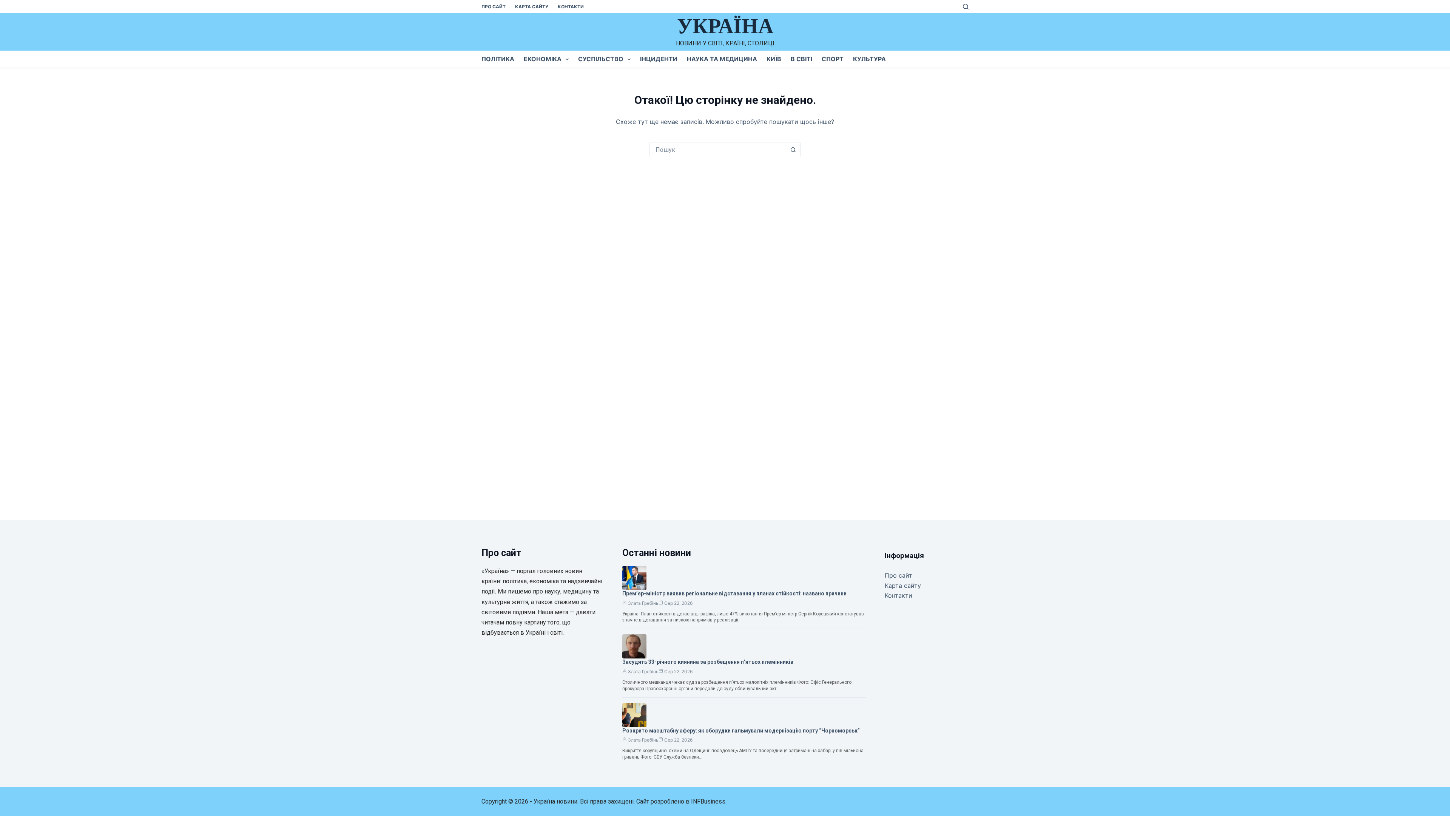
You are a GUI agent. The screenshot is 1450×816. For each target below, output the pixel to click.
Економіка (542, 59)
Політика (497, 59)
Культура (869, 59)
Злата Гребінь (643, 603)
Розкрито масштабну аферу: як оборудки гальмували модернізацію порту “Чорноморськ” (741, 731)
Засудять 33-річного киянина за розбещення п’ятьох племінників (707, 662)
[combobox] (718, 149)
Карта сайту (531, 6)
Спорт (833, 59)
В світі (801, 59)
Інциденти (658, 59)
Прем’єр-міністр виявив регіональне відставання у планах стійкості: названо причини (734, 593)
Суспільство (600, 59)
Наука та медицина (722, 59)
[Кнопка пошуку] (793, 149)
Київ (774, 59)
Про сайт (493, 6)
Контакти (571, 6)
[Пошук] (966, 6)
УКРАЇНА (725, 26)
